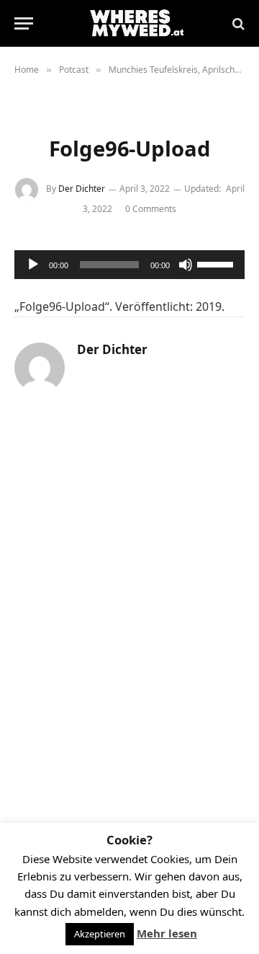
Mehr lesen (167, 933)
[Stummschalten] (185, 264)
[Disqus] (129, 605)
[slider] (217, 263)
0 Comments (150, 209)
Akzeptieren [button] (99, 933)
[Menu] (23, 23)
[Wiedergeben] (33, 264)
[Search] (237, 23)
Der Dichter (81, 188)
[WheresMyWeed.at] (137, 23)
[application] (129, 264)
